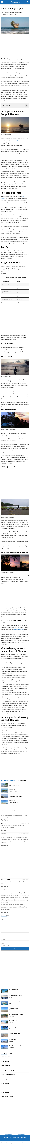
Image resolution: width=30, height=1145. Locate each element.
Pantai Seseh (12, 1039)
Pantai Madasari (13, 791)
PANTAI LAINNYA (21, 780)
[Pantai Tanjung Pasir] (4, 1035)
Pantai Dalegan (5, 1083)
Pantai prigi (4, 1079)
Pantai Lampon (5, 1061)
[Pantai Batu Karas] (4, 785)
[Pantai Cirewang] (4, 1009)
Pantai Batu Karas (14, 785)
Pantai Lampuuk (13, 1027)
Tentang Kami (7, 1137)
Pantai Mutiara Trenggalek (16, 1045)
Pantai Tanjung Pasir (14, 1033)
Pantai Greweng (13, 989)
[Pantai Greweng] (4, 991)
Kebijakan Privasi (12, 1139)
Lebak (11, 997)
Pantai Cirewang (13, 1008)
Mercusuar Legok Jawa (18, 629)
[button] (28, 2)
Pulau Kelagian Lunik (14, 1002)
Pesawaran (12, 1003)
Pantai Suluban (5, 1092)
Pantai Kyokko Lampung (7, 1070)
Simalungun (12, 1016)
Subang (11, 1009)
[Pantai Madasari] (4, 791)
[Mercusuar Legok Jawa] (4, 796)
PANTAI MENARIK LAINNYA (8, 780)
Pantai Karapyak (13, 802)
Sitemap (20, 1139)
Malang (11, 1022)
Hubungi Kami (16, 1137)
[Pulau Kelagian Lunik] (4, 1003)
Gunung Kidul (12, 991)
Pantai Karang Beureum (15, 995)
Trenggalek (12, 1047)
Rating (3, 943)
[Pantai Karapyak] (4, 802)
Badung (11, 1041)
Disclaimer (23, 1137)
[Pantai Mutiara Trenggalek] (4, 1047)
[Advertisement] (15, 46)
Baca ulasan (25, 59)
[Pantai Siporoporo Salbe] (4, 1016)
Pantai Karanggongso (6, 1087)
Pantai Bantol (13, 1020)
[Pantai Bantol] (4, 1022)
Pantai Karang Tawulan (7, 1096)
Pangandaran (18, 140)
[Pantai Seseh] (4, 1041)
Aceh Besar (12, 1028)
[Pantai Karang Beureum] (4, 997)
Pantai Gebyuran (5, 1065)
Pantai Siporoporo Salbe (16, 1014)
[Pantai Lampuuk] (4, 1028)
